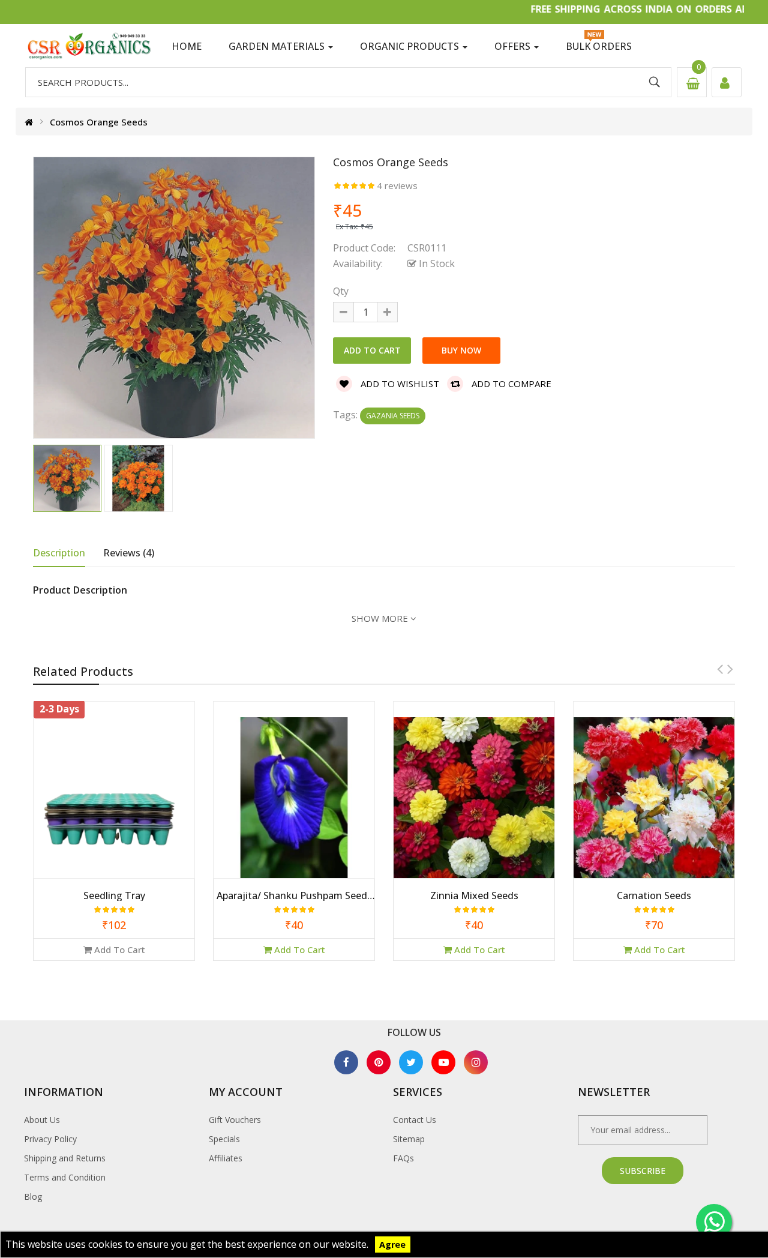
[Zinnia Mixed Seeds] (294, 796)
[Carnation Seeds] (474, 796)
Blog (33, 1196)
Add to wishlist (398, 384)
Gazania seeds (392, 416)
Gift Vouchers (235, 1119)
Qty (341, 291)
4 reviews (397, 185)
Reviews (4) (128, 552)
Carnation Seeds (474, 896)
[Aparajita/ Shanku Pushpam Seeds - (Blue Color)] (114, 796)
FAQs (403, 1158)
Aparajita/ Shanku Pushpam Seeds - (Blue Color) (114, 896)
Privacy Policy (50, 1139)
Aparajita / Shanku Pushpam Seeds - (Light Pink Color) (654, 896)
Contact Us (414, 1119)
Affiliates (225, 1158)
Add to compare (510, 384)
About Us (42, 1119)
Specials (224, 1139)
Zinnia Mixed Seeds (294, 896)
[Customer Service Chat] (714, 1222)
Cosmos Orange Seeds (99, 122)
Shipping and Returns (65, 1158)
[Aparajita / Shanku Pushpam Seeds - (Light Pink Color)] (654, 796)
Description (59, 552)
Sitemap (409, 1139)
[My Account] (727, 82)
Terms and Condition (65, 1177)
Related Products (83, 671)
